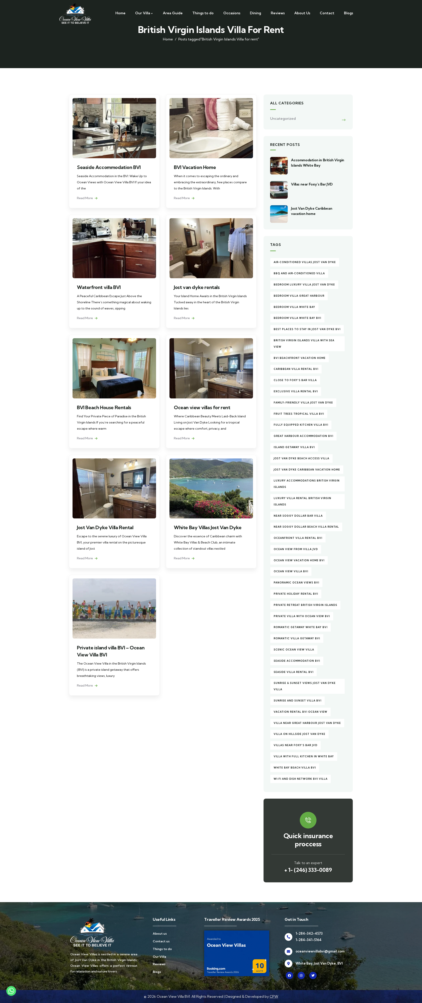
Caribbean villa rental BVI (296, 369)
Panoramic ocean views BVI (296, 582)
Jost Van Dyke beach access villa (301, 458)
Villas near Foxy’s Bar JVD (312, 184)
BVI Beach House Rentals (104, 407)
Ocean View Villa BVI (291, 571)
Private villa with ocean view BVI (302, 616)
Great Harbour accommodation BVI (303, 436)
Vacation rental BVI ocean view (300, 711)
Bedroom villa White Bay (294, 307)
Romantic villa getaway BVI (297, 638)
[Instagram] (301, 975)
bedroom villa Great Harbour (299, 295)
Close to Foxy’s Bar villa (295, 380)
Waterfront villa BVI (99, 287)
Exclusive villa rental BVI (296, 391)
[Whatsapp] (11, 993)
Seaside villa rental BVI (293, 672)
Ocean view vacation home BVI (299, 560)
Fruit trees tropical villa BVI (299, 413)
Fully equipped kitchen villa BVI (301, 424)
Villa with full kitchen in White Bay (304, 756)
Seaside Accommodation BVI (109, 167)
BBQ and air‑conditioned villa (299, 273)
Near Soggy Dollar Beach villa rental (306, 526)
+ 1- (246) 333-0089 (308, 870)
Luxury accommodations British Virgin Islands (307, 484)
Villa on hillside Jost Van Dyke (299, 734)
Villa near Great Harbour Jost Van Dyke (307, 723)
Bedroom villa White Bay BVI (297, 318)
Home (168, 39)
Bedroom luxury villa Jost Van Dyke (304, 284)
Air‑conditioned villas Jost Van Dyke (305, 262)
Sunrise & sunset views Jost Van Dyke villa (305, 686)
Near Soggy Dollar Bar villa (298, 515)
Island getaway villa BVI (294, 447)
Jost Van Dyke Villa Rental (105, 527)
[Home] (75, 13)
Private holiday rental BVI (296, 593)
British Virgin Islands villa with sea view (304, 343)
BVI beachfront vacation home (300, 358)
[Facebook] (289, 975)
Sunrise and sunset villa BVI (297, 700)
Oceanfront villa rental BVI (298, 538)
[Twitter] (313, 975)
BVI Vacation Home (195, 167)
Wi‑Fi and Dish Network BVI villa (300, 778)
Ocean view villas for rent (202, 407)
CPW (274, 996)
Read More (85, 198)
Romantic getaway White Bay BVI (300, 627)
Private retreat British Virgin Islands (305, 605)
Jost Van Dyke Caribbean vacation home (307, 469)
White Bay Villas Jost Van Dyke (208, 527)
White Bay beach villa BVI (295, 767)
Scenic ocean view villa (294, 649)
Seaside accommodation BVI (297, 660)
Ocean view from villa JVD (296, 549)
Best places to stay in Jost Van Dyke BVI (307, 329)
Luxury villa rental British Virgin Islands (302, 501)
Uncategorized (283, 118)
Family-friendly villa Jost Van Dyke (303, 402)
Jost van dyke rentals (197, 287)
